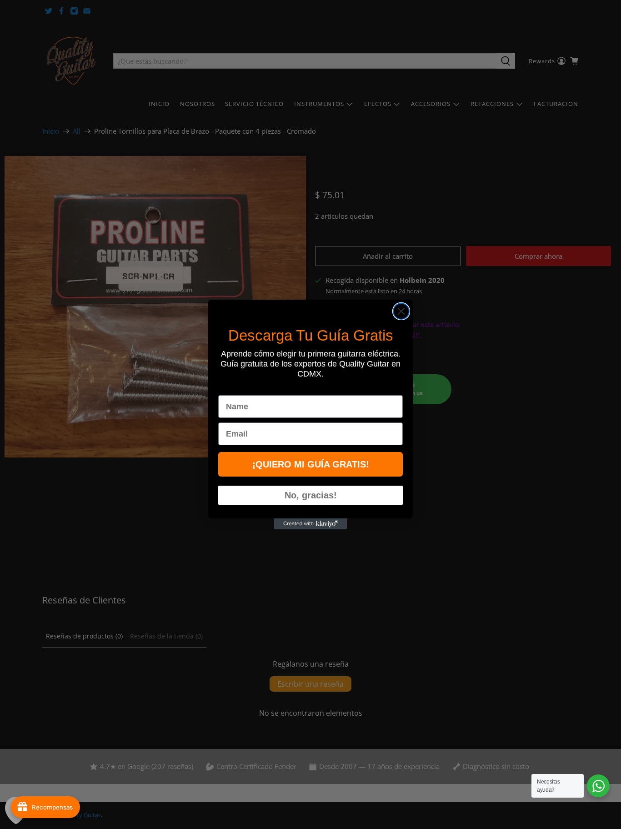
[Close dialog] (401, 311)
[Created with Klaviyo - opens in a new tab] (310, 523)
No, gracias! (311, 495)
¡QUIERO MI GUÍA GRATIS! (310, 464)
